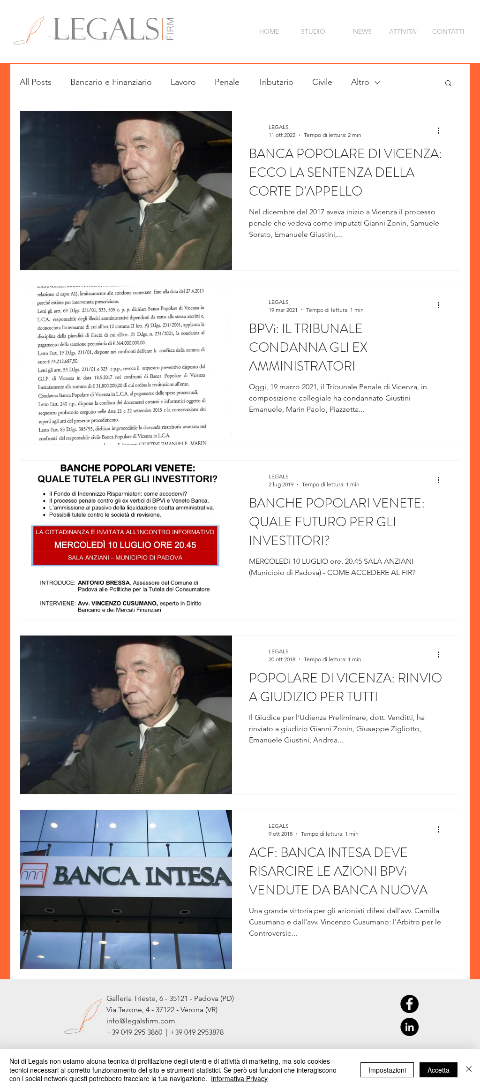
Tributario (275, 82)
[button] (448, 84)
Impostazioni (387, 1070)
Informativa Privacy (239, 1078)
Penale (227, 82)
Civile (322, 82)
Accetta (439, 1070)
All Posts (36, 82)
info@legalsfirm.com (140, 1020)
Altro (360, 82)
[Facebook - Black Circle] (409, 1004)
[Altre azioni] (441, 130)
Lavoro (183, 82)
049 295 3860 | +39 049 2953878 (172, 1032)
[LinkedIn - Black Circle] (409, 1027)
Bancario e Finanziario (111, 82)
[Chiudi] (468, 1069)
